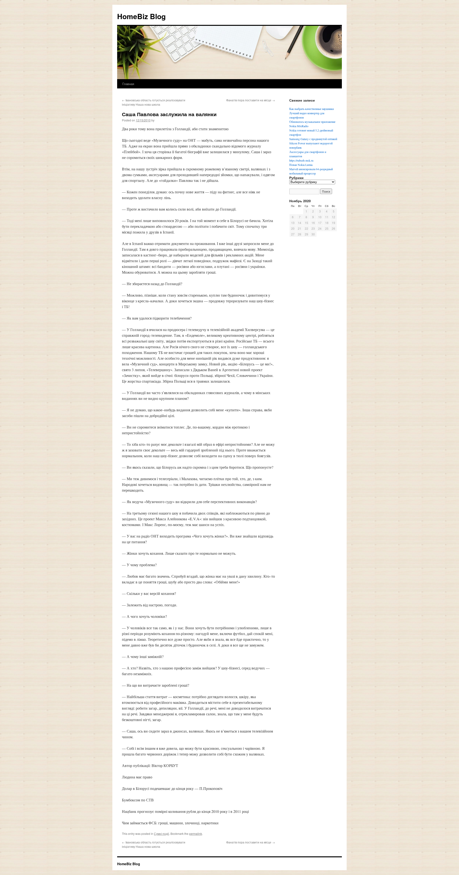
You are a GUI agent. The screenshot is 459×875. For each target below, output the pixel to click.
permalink (195, 834)
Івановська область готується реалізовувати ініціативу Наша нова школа (153, 102)
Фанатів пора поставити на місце (250, 100)
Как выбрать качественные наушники (311, 109)
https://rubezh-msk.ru (301, 160)
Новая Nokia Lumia (300, 165)
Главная (128, 84)
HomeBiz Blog (141, 16)
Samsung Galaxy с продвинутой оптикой (313, 139)
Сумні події (161, 834)
